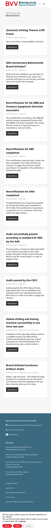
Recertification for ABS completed (17, 472)
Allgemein (22, 37)
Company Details (11, 483)
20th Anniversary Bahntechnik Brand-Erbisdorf (22, 455)
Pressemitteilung (32, 330)
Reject (17, 526)
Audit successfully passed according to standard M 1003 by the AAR (24, 237)
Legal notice (10, 488)
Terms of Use (10, 497)
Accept (7, 526)
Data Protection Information (15, 492)
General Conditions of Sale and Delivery (19, 502)
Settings (28, 526)
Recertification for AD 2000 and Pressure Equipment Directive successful (25, 106)
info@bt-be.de (13, 434)
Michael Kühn (12, 37)
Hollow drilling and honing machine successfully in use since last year (23, 322)
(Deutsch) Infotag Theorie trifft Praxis (18, 447)
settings (22, 521)
